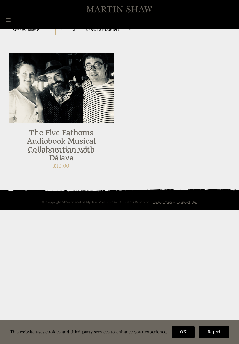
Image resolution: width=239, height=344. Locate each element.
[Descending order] (74, 30)
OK (183, 331)
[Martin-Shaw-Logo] (119, 9)
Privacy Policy (162, 202)
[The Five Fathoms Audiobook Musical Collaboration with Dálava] (61, 56)
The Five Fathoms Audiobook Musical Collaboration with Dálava (61, 145)
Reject (214, 331)
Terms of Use (187, 202)
